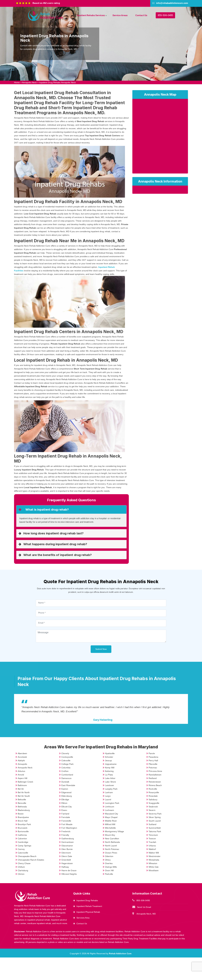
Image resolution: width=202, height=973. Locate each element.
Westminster (154, 856)
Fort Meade (66, 824)
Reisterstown (155, 782)
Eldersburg (66, 796)
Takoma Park (155, 831)
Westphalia (154, 860)
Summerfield (155, 828)
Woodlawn (154, 870)
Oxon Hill (109, 870)
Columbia (65, 767)
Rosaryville (154, 792)
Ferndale (65, 817)
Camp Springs (24, 845)
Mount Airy (110, 835)
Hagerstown (67, 863)
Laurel (108, 799)
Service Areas (120, 15)
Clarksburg (23, 870)
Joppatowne (111, 764)
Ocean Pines (111, 853)
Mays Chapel (111, 817)
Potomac (153, 767)
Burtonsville (23, 831)
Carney (21, 849)
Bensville (22, 803)
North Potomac (112, 849)
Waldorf (152, 849)
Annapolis (22, 764)
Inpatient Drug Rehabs (87, 900)
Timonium (153, 835)
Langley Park (111, 789)
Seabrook (153, 806)
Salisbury (153, 799)
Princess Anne (155, 771)
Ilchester (109, 757)
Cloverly (65, 753)
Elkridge (65, 799)
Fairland (65, 814)
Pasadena (153, 757)
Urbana (152, 845)
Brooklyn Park (24, 824)
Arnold (21, 774)
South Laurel (155, 821)
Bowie (21, 814)
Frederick (65, 831)
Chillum (21, 867)
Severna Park (155, 814)
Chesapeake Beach (27, 856)
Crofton (64, 771)
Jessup (108, 760)
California (22, 835)
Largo (108, 796)
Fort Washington (69, 828)
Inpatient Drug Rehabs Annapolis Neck (57, 82)
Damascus (66, 778)
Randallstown (155, 774)
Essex (64, 810)
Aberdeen (22, 753)
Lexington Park (112, 803)
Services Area (82, 918)
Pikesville (153, 764)
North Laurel (111, 845)
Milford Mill (110, 824)
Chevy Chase (24, 863)
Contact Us (141, 15)
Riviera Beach (155, 785)
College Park (67, 764)
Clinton (21, 874)
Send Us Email (144, 907)
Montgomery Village (114, 831)
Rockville (153, 789)
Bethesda (22, 806)
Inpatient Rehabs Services (91, 15)
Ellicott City (66, 806)
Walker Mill (154, 853)
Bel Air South (24, 796)
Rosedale (153, 796)
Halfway (65, 867)
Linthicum (109, 806)
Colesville (65, 760)
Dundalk (65, 782)
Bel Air (21, 789)
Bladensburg (24, 810)
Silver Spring (155, 817)
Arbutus (21, 771)
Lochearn (109, 810)
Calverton (22, 838)
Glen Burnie (67, 849)
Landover (109, 785)
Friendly (65, 835)
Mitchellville (110, 828)
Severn (152, 810)
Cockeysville (67, 757)
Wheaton (153, 863)
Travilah (152, 842)
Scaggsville (154, 803)
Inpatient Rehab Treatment (89, 906)
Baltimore (22, 785)
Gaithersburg (67, 838)
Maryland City (111, 814)
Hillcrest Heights (69, 874)
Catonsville (23, 853)
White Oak (154, 867)
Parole (152, 753)
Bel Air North (24, 792)
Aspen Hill (22, 778)
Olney (108, 860)
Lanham (109, 792)
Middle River (111, 821)
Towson (152, 838)
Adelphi (21, 760)
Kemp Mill (109, 767)
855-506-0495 (165, 15)
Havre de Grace (68, 870)
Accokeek (22, 757)
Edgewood (66, 792)
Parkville (109, 874)
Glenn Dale (66, 856)
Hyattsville (110, 753)
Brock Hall (22, 821)
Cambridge (23, 842)
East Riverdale (68, 785)
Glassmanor (67, 845)
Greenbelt (66, 860)
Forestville (66, 821)
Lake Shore (110, 782)
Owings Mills (111, 867)
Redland (153, 778)
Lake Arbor (110, 778)
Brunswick (22, 828)
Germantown (67, 842)
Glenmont (66, 853)
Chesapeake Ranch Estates (31, 860)
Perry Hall (153, 760)
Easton (64, 789)
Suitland (152, 824)
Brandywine (23, 817)
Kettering (109, 771)
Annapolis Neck (29, 82)
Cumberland (67, 774)
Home (17, 82)
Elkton (64, 803)
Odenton (109, 856)
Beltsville (22, 799)
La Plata (109, 774)
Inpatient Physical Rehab (88, 912)
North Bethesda (112, 842)
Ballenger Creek (25, 782)
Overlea (109, 863)
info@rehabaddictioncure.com (172, 3)
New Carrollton (112, 838)
